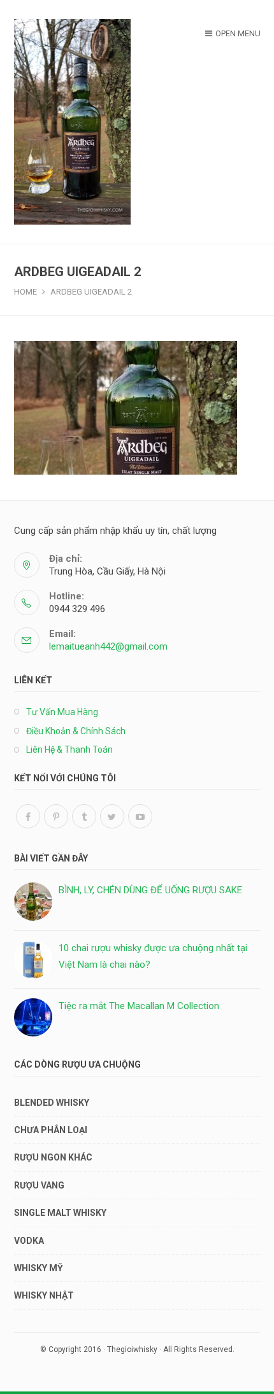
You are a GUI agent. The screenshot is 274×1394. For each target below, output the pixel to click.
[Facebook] (28, 816)
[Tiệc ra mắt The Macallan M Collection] (33, 1017)
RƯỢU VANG (39, 1185)
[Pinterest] (56, 816)
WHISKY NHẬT (44, 1295)
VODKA (29, 1241)
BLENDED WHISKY (51, 1103)
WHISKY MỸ (38, 1268)
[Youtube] (140, 816)
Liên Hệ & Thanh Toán (69, 749)
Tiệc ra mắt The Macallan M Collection (139, 1006)
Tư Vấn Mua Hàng (62, 712)
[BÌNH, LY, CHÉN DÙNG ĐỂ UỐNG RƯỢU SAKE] (33, 901)
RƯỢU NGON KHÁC (53, 1157)
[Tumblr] (84, 816)
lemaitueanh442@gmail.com (108, 646)
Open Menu (238, 33)
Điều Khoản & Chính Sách (76, 731)
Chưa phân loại (50, 1130)
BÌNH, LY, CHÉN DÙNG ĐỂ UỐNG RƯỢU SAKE (150, 890)
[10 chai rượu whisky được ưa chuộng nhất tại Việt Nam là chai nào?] (33, 959)
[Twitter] (112, 816)
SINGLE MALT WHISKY (60, 1213)
